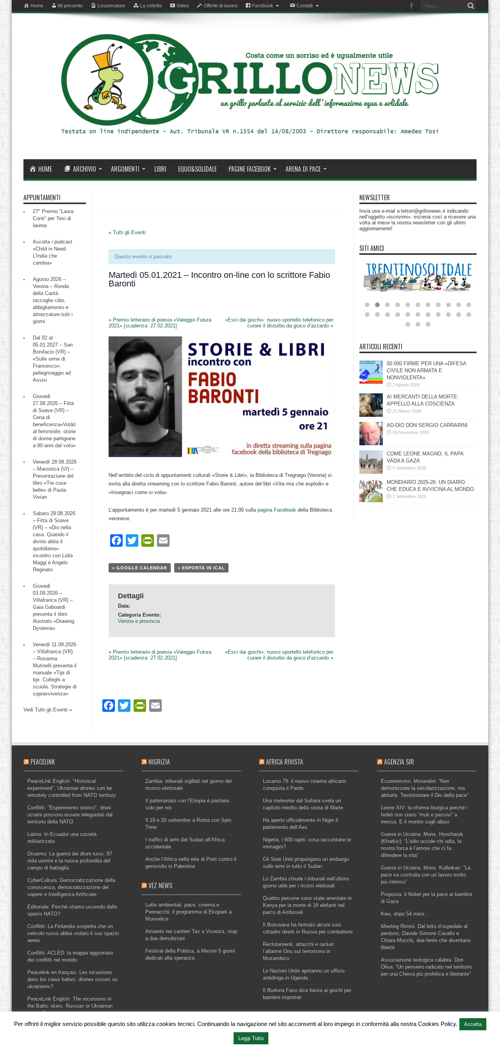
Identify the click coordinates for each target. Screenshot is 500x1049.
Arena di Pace (303, 169)
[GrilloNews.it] (250, 139)
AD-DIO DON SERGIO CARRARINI (427, 425)
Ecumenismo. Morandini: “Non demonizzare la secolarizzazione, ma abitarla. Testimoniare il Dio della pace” (424, 788)
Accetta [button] (473, 1024)
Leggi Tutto (251, 1038)
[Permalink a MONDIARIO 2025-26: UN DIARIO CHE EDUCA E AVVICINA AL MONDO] (371, 500)
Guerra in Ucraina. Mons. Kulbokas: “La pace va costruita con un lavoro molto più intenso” (425, 875)
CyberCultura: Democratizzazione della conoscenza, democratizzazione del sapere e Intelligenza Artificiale (71, 887)
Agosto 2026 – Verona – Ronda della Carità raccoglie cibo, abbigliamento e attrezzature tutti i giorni (53, 300)
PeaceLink (42, 761)
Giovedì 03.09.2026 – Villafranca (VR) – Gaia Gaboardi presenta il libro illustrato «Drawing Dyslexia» (53, 607)
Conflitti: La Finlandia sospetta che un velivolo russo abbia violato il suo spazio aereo (73, 933)
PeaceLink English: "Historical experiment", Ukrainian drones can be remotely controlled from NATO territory (71, 788)
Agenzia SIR (399, 761)
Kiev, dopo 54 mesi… (405, 914)
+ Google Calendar (139, 567)
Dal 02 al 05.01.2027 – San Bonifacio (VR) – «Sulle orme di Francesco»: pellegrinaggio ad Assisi (53, 359)
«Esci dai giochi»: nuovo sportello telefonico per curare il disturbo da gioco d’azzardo (279, 323)
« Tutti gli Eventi (127, 232)
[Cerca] (471, 6)
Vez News (160, 885)
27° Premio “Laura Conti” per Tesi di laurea (53, 218)
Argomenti (125, 169)
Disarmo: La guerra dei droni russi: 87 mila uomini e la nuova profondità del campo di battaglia (69, 861)
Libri (160, 169)
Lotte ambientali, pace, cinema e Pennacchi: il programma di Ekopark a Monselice (188, 912)
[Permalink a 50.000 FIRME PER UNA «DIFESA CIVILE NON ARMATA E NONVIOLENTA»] (371, 382)
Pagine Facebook (250, 169)
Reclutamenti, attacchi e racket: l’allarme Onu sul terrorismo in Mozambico (299, 951)
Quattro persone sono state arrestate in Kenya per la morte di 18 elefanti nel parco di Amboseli (307, 905)
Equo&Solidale (197, 169)
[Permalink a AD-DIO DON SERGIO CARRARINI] (371, 443)
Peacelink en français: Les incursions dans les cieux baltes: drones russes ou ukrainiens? (72, 979)
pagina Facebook (276, 510)
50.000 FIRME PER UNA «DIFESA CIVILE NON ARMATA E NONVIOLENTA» (426, 370)
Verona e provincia (139, 621)
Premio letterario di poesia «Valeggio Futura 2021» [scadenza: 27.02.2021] (160, 323)
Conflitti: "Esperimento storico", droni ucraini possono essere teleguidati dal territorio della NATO (69, 815)
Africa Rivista (284, 761)
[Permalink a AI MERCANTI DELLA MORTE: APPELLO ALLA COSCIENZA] (371, 415)
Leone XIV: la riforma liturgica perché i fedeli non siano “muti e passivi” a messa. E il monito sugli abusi (424, 815)
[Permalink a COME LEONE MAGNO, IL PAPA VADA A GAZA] (371, 472)
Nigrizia (159, 761)
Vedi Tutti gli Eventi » (47, 710)
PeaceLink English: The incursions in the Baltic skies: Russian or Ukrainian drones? (69, 1006)
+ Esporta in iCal (201, 567)
